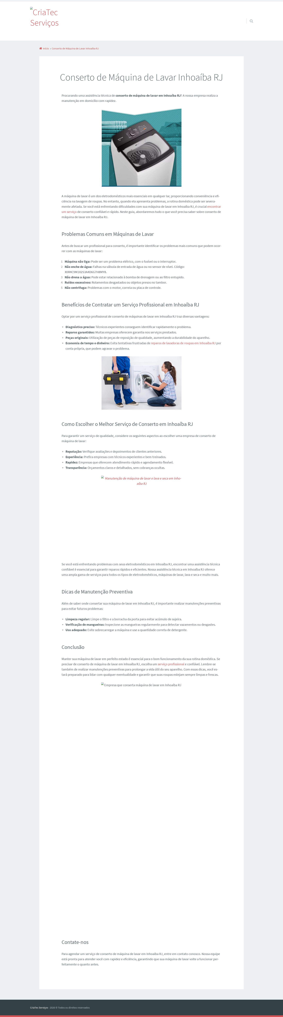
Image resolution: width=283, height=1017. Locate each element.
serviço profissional (171, 664)
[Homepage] (44, 21)
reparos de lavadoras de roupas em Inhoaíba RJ (183, 343)
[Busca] (248, 17)
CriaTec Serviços (39, 1007)
